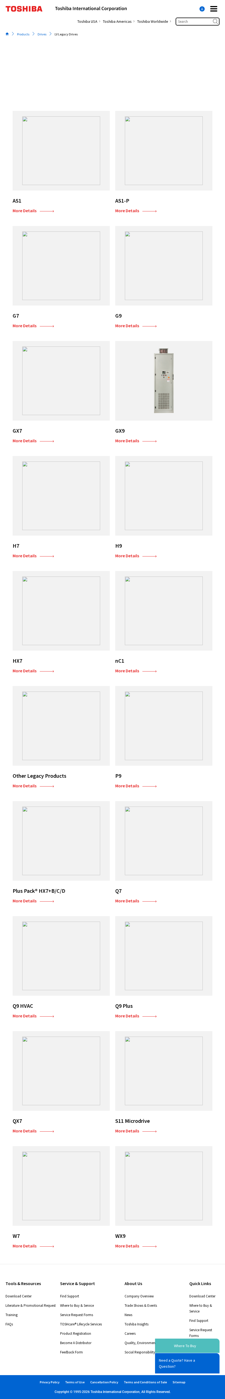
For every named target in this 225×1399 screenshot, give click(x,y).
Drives (42, 34)
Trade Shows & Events (141, 1305)
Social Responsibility (140, 1352)
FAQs (9, 1324)
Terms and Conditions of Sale (145, 1382)
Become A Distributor (75, 1343)
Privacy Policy (50, 1382)
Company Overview (139, 1296)
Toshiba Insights (136, 1324)
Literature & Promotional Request (30, 1305)
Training (11, 1315)
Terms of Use (75, 1382)
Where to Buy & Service (77, 1305)
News (128, 1315)
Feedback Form (71, 1352)
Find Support (69, 1296)
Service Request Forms (76, 1315)
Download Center (18, 1296)
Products (23, 34)
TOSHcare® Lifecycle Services (81, 1324)
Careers (130, 1333)
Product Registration (75, 1333)
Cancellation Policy (104, 1382)
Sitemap (179, 1382)
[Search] (216, 21)
